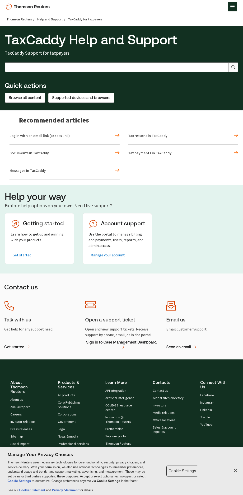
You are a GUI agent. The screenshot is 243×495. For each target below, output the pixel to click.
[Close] (235, 470)
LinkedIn (206, 410)
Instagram (207, 403)
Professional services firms (73, 446)
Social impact (19, 444)
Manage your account (107, 255)
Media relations (164, 413)
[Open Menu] (232, 6)
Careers (16, 414)
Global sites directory (168, 398)
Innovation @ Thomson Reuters (118, 419)
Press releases (21, 429)
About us (16, 400)
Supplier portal (115, 436)
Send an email (178, 347)
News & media (68, 436)
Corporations (67, 414)
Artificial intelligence (119, 398)
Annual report (20, 407)
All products (66, 395)
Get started (22, 255)
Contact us (160, 391)
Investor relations (23, 422)
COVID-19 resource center (118, 407)
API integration (115, 391)
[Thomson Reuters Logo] (29, 7)
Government (67, 422)
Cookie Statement (32, 490)
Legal (61, 429)
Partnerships (114, 429)
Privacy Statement (65, 490)
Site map (16, 436)
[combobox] (121, 67)
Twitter (205, 417)
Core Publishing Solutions (69, 405)
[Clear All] (224, 67)
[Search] (233, 67)
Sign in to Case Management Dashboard (121, 342)
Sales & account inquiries (164, 429)
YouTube (206, 425)
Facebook (207, 395)
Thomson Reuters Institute (118, 446)
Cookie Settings (19, 481)
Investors (159, 405)
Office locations (164, 420)
